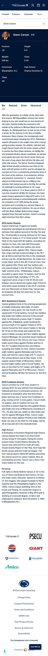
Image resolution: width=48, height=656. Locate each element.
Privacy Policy (24, 598)
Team (39, 14)
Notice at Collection (24, 628)
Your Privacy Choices (24, 622)
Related (13, 106)
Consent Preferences (24, 604)
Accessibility (24, 634)
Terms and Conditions (24, 610)
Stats (24, 106)
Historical (36, 106)
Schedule (28, 14)
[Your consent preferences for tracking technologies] (4, 651)
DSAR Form (24, 616)
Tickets (15, 14)
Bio (3, 106)
